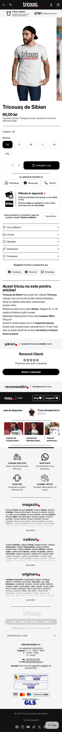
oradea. (9, 586)
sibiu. (33, 586)
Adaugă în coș (43, 165)
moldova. (46, 579)
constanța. (20, 584)
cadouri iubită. (12, 558)
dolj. (29, 591)
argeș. (36, 593)
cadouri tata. (11, 549)
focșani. (9, 591)
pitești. (28, 586)
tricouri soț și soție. (22, 521)
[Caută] (10, 4)
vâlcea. (43, 593)
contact (46, 622)
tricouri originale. (14, 526)
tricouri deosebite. (30, 526)
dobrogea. (36, 582)
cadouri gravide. (23, 554)
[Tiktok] (34, 727)
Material (11, 241)
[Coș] (58, 4)
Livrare (10, 234)
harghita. (51, 595)
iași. (43, 582)
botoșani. (22, 588)
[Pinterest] (45, 727)
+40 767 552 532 (32, 659)
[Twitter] (39, 727)
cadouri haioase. (13, 556)
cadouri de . (20, 551)
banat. (38, 579)
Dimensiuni (12, 249)
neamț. (19, 593)
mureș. (46, 586)
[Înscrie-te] (54, 635)
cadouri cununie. (40, 558)
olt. (48, 593)
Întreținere (12, 256)
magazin (50, 398)
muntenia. (17, 582)
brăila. (16, 586)
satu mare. (37, 588)
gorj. (37, 595)
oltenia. (9, 582)
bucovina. (26, 582)
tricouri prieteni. (38, 521)
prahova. (18, 591)
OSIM (44, 666)
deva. (29, 588)
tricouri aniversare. (22, 512)
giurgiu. (42, 595)
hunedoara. (28, 593)
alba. (23, 595)
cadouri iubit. (46, 556)
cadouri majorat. (39, 560)
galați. (43, 584)
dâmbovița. (11, 593)
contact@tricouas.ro (34, 661)
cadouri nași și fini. (22, 560)
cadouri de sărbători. (30, 556)
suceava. (47, 588)
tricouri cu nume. (39, 512)
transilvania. (29, 579)
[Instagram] (22, 727)
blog (36, 398)
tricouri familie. (34, 514)
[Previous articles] (6, 433)
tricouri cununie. (34, 519)
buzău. (15, 588)
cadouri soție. (48, 554)
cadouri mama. (42, 547)
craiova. (29, 584)
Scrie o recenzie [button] (31, 372)
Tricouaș (26, 713)
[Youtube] (28, 727)
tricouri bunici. (24, 516)
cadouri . (13, 545)
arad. (21, 586)
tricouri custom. (35, 523)
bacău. (39, 586)
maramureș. (43, 591)
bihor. (34, 591)
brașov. (36, 584)
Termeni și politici (31, 720)
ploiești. (49, 584)
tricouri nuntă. (20, 519)
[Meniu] (3, 4)
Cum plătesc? (14, 227)
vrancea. (30, 595)
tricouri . (12, 510)
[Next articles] (55, 433)
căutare (34, 622)
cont (12, 622)
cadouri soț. (36, 554)
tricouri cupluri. (39, 516)
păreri (22, 622)
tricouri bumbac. (45, 526)
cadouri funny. (41, 545)
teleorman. (11, 595)
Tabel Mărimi (50, 216)
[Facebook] (17, 727)
